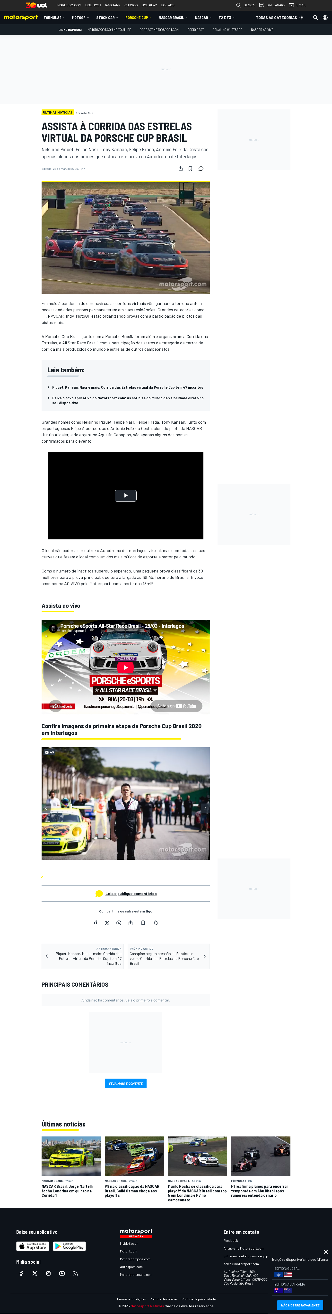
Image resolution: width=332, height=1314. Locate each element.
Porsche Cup (136, 17)
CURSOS (131, 5)
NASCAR (201, 17)
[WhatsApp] (119, 923)
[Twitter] (107, 923)
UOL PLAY (149, 5)
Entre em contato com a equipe (247, 1256)
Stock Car (105, 17)
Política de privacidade (199, 1299)
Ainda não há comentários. (125, 1000)
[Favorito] (190, 168)
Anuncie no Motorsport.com (244, 1248)
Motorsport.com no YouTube (109, 29)
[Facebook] (95, 923)
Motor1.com (128, 1251)
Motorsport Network (147, 1306)
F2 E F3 (225, 17)
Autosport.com (131, 1267)
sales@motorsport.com (241, 1264)
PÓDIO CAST (195, 29)
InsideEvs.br (129, 1243)
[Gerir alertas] (156, 923)
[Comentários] (202, 168)
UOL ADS (168, 5)
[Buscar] (315, 17)
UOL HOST (93, 5)
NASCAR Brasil (171, 17)
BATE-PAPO (276, 5)
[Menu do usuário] (325, 17)
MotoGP (79, 17)
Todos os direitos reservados (189, 1306)
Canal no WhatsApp (227, 29)
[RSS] (75, 1273)
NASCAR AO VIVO (262, 29)
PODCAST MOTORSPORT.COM (159, 29)
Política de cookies (164, 1299)
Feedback (231, 1240)
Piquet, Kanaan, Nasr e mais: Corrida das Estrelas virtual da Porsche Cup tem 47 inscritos (127, 387)
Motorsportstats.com (136, 1274)
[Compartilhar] (180, 168)
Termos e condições (131, 1299)
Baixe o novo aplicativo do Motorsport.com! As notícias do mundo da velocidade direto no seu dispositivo (128, 400)
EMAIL (301, 5)
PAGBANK (113, 5)
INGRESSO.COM (68, 5)
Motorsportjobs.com (135, 1259)
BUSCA (249, 5)
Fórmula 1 (52, 17)
